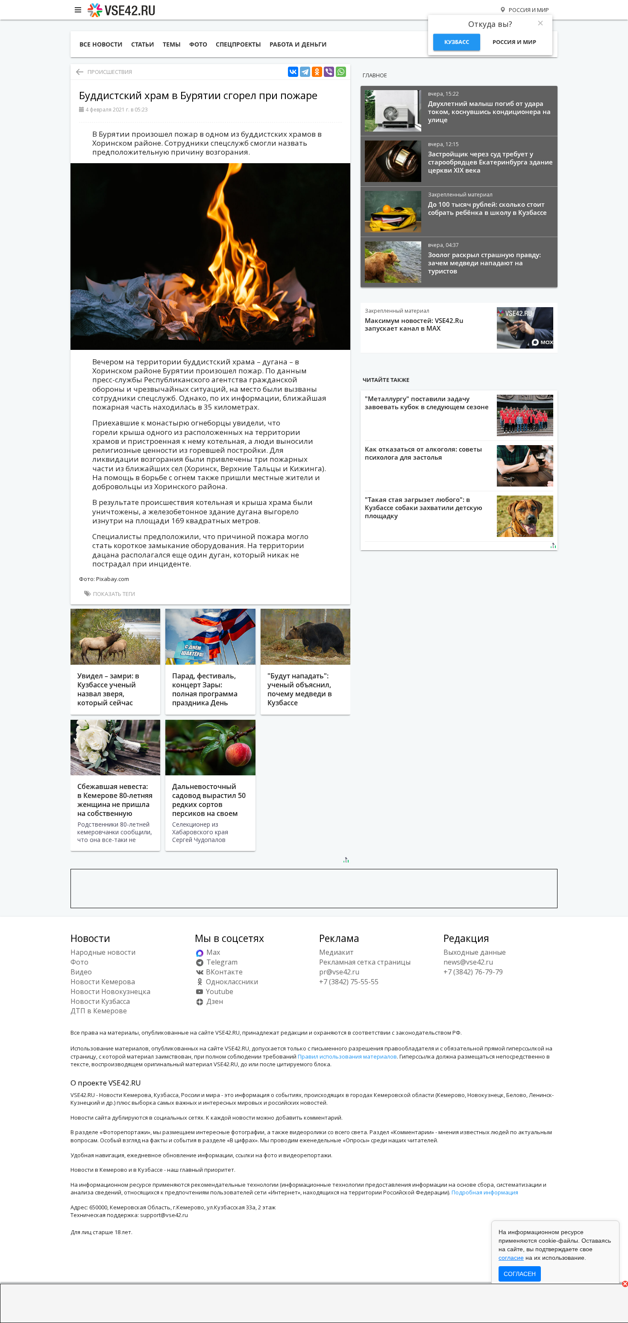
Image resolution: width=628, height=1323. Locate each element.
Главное (375, 75)
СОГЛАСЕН (520, 1273)
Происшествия (110, 72)
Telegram (221, 962)
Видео (81, 972)
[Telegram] (305, 72)
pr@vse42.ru (339, 972)
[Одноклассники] (317, 72)
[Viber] (329, 72)
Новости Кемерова (102, 981)
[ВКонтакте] (293, 72)
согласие (511, 1257)
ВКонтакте (223, 972)
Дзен (214, 1001)
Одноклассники (231, 981)
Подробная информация (485, 1192)
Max (212, 952)
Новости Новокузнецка (110, 991)
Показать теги (113, 594)
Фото (79, 962)
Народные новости (102, 952)
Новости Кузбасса (100, 1001)
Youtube (218, 991)
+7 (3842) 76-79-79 (473, 972)
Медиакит (336, 952)
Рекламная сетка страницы (365, 962)
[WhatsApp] (341, 72)
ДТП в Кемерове (98, 1010)
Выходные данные (474, 952)
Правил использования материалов (347, 1056)
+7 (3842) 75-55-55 (349, 981)
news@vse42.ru (468, 962)
